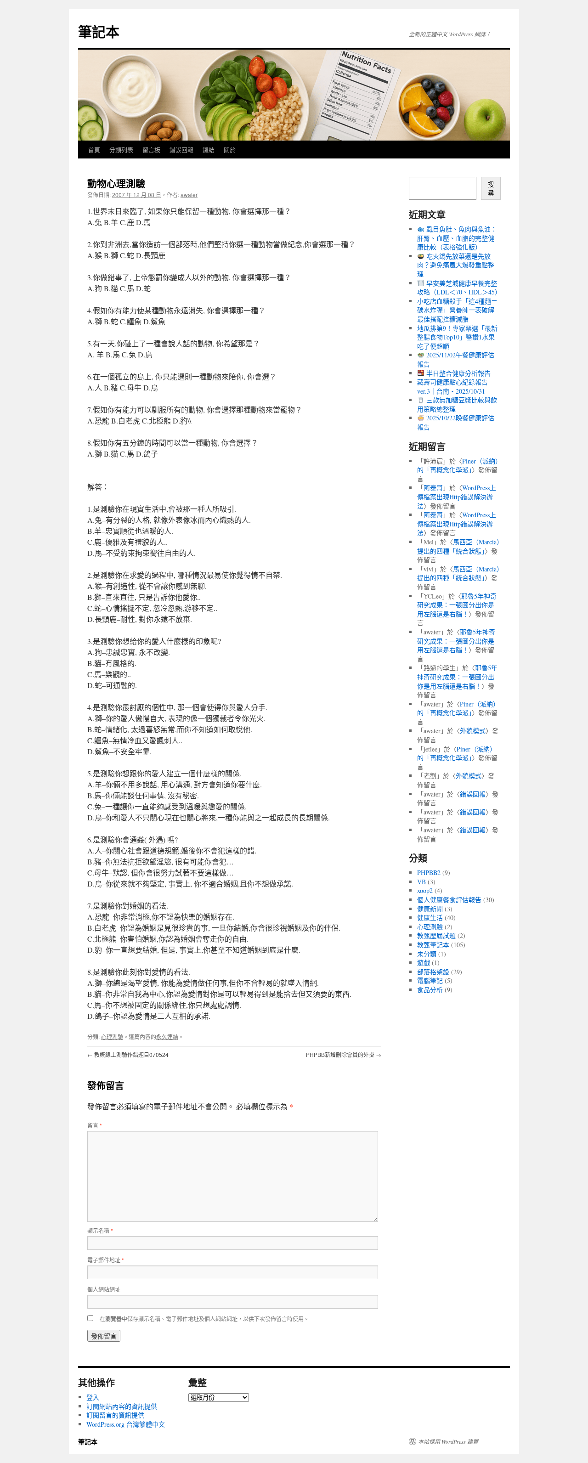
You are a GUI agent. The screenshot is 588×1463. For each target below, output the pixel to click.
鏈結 (209, 149)
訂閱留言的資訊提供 (115, 1415)
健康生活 (430, 917)
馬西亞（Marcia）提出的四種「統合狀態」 (458, 546)
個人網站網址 (103, 1289)
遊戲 (423, 962)
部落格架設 (433, 971)
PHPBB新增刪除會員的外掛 (343, 1054)
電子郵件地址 (105, 1260)
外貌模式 (473, 730)
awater (189, 194)
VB (421, 881)
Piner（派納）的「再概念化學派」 (457, 465)
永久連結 (167, 1036)
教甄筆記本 (433, 944)
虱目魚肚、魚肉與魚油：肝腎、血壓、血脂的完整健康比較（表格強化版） (457, 238)
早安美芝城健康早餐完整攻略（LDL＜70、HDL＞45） (459, 288)
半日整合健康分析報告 (457, 373)
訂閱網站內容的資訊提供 (121, 1406)
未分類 (426, 953)
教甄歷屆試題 (436, 935)
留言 (94, 1125)
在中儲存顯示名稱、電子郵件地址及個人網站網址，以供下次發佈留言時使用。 (204, 1318)
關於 (230, 149)
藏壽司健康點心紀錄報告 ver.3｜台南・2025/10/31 (452, 386)
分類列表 (121, 149)
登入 (92, 1397)
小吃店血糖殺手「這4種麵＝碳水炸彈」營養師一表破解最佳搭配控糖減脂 (457, 310)
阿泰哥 (433, 487)
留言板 (151, 149)
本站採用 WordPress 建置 (448, 1441)
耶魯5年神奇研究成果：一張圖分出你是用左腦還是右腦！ (457, 605)
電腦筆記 (430, 980)
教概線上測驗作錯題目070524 (128, 1054)
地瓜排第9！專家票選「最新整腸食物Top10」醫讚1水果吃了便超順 (457, 337)
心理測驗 (112, 1036)
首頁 (94, 149)
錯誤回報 (181, 149)
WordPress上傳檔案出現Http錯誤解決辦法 (456, 496)
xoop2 (425, 890)
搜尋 (491, 189)
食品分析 (430, 989)
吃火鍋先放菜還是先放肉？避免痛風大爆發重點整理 (455, 265)
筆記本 (98, 31)
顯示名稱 (100, 1230)
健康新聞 (430, 908)
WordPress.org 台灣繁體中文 (125, 1424)
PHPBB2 (429, 872)
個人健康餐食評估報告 (449, 899)
